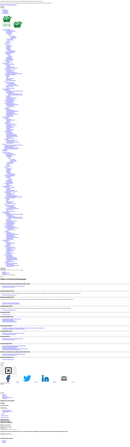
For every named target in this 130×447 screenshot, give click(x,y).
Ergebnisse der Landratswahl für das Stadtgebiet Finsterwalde (13, 286)
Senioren (8, 40)
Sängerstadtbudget (9, 59)
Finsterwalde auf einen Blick (11, 124)
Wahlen (3, 144)
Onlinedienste (4, 149)
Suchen (22, 270)
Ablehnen (2, 6)
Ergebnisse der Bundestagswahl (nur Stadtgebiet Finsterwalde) (13, 328)
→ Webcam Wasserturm (4, 417)
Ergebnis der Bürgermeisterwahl (8, 359)
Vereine (7, 41)
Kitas (9, 35)
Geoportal (8, 95)
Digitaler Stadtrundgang (10, 113)
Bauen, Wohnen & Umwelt (9, 100)
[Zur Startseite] (11, 27)
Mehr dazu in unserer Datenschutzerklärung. (8, 4)
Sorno (10, 55)
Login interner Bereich (10, 138)
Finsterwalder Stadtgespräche (11, 72)
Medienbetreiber (9, 102)
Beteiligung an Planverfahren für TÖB (15, 93)
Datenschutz (4, 398)
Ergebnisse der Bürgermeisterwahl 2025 (9, 295)
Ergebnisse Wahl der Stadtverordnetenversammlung (13, 145)
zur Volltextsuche (5, 13)
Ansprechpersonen (9, 133)
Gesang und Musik (9, 86)
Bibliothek (8, 47)
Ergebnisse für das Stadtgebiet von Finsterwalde (11, 303)
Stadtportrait (8, 53)
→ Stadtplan (2, 413)
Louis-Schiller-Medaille (10, 88)
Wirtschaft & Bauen (5, 89)
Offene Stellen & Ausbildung (11, 134)
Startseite (4, 271)
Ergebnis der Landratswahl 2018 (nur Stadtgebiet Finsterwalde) (13, 354)
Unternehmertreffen (9, 116)
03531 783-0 (6, 410)
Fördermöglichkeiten (10, 101)
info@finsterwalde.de (7, 411)
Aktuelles (6, 118)
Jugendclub (8, 46)
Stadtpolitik (6, 139)
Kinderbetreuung (9, 33)
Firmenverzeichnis (9, 115)
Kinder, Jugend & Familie (8, 30)
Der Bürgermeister (9, 132)
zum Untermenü (5, 11)
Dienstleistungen (9, 127)
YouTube (4, 442)
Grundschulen (11, 163)
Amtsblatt (8, 120)
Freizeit (5, 43)
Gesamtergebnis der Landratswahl (8, 287)
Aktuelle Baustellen (9, 105)
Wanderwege (8, 79)
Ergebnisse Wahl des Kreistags (7, 319)
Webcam (4, 395)
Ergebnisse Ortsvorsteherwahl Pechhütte (11, 147)
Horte (9, 34)
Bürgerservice (6, 122)
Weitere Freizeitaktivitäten (11, 51)
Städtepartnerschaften (10, 82)
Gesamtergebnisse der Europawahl (8, 339)
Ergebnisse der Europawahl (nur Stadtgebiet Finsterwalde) (12, 338)
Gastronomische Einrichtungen (12, 67)
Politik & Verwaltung (6, 117)
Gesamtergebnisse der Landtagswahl (9, 334)
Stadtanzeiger (8, 121)
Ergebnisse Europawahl (8, 146)
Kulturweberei (8, 70)
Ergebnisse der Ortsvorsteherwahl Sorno (9, 347)
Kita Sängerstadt (14, 37)
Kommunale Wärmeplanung (11, 97)
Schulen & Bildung (9, 39)
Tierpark (7, 44)
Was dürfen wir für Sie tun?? (5, 270)
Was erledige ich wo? (10, 123)
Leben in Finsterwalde (6, 29)
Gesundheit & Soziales (8, 60)
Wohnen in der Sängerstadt (9, 52)
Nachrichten (8, 242)
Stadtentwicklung (7, 90)
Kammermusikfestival (10, 71)
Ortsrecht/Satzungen (10, 141)
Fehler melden (4, 396)
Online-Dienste (9, 130)
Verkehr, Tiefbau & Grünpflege (9, 103)
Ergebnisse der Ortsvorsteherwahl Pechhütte (10, 346)
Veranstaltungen (7, 68)
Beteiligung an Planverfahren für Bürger (16, 94)
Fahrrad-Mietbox (9, 58)
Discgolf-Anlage (11, 50)
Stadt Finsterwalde (7, 131)
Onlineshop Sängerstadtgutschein (12, 111)
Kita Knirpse (13, 36)
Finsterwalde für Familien (11, 31)
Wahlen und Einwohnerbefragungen (12, 142)
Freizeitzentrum (9, 45)
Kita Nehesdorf (13, 38)
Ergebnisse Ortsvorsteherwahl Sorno (10, 148)
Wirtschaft (6, 108)
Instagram (4, 441)
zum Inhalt (4, 9)
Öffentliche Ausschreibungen (11, 135)
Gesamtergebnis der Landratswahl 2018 (9, 355)
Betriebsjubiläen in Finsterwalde (12, 114)
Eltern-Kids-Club (9, 32)
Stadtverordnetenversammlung (12, 140)
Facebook (4, 440)
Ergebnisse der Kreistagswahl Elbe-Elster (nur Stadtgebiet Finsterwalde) (15, 348)
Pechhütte (10, 56)
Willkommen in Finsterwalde (9, 64)
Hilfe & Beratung (9, 62)
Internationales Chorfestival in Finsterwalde (14, 73)
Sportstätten (8, 49)
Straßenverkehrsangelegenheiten (12, 104)
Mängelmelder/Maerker (10, 126)
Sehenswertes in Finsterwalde (9, 74)
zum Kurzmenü (5, 12)
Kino (7, 77)
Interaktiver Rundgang (10, 66)
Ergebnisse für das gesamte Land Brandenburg (10, 302)
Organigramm (8, 137)
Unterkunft (8, 189)
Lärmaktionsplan (9, 92)
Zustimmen (2, 7)
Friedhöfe (8, 107)
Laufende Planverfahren (10, 216)
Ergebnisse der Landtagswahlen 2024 (9, 310)
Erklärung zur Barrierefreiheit (7, 397)
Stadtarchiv (8, 48)
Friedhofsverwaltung (10, 129)
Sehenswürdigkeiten (10, 78)
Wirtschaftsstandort (10, 112)
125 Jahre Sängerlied (10, 83)
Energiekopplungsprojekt (10, 99)
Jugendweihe (8, 42)
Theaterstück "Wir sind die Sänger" (12, 85)
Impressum (4, 394)
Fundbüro (8, 128)
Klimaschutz (8, 96)
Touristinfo (8, 65)
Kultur (5, 81)
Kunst (7, 87)
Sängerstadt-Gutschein (10, 110)
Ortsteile (7, 54)
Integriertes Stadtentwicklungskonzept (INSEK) (14, 91)
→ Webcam (2, 415)
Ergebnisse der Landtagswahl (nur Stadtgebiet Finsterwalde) (13, 333)
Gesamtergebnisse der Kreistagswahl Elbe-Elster (11, 349)
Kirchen (7, 61)
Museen (7, 76)
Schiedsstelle (8, 125)
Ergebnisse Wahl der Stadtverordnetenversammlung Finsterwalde (14, 345)
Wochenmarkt (8, 57)
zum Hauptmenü (5, 10)
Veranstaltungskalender (10, 69)
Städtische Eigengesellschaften (12, 136)
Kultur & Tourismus (5, 63)
